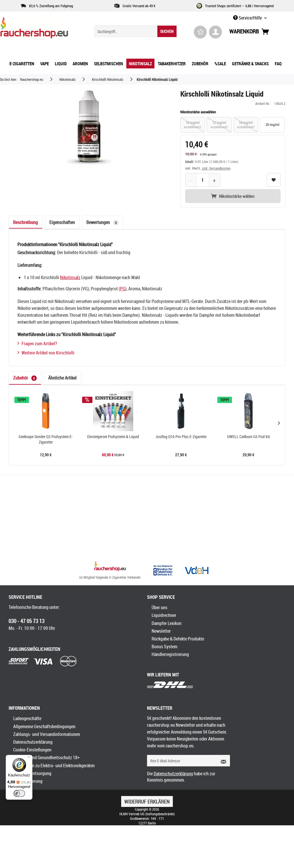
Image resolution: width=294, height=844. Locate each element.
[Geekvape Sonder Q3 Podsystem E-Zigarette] (46, 411)
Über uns (159, 607)
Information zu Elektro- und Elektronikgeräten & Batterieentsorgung (54, 769)
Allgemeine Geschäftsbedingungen (44, 726)
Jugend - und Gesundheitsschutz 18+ (46, 757)
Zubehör (24, 378)
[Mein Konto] (215, 32)
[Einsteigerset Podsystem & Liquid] (113, 411)
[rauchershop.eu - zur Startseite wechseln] (36, 29)
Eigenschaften (62, 222)
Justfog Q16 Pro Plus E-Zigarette (180, 436)
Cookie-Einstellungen (32, 750)
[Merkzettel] (200, 32)
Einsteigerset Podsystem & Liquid (113, 436)
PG (122, 288)
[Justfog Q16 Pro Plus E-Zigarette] (181, 411)
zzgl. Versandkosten (216, 168)
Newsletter (161, 631)
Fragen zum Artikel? (39, 343)
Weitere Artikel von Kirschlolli (48, 353)
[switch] (19, 793)
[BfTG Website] (162, 570)
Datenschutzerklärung (33, 742)
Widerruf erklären (147, 801)
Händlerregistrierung (170, 654)
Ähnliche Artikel (62, 378)
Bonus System (164, 646)
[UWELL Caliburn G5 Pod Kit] (249, 411)
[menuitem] (135, 31)
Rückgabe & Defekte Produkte (178, 639)
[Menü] (29, 758)
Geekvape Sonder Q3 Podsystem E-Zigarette (46, 439)
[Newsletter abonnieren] (221, 760)
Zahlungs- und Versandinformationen (46, 734)
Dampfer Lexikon (166, 623)
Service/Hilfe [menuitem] (250, 18)
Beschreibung (25, 222)
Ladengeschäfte (27, 718)
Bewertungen (101, 222)
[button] (278, 423)
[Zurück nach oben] (110, 567)
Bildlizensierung (27, 781)
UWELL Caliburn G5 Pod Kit (248, 436)
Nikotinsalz (70, 277)
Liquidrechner (164, 615)
